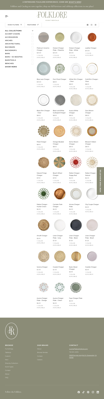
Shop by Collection (11, 363)
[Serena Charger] (43, 256)
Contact (7, 370)
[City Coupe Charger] (92, 193)
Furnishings (9, 349)
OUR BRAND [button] (42, 345)
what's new (75, 2)
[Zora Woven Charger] (92, 100)
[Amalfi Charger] (43, 225)
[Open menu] (9, 16)
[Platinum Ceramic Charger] (43, 37)
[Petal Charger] (43, 131)
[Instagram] (93, 392)
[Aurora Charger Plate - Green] (60, 287)
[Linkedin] (98, 392)
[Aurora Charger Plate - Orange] (43, 287)
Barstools (10, 60)
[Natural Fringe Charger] (43, 162)
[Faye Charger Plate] (76, 287)
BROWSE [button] (9, 345)
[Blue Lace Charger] (43, 68)
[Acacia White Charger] (76, 100)
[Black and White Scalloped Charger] (60, 100)
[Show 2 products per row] (88, 25)
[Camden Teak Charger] (60, 193)
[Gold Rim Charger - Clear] (92, 68)
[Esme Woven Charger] (76, 131)
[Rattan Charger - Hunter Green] (43, 193)
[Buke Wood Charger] (76, 256)
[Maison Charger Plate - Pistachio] (60, 37)
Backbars (10, 47)
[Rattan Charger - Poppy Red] (76, 162)
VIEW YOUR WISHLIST (100, 181)
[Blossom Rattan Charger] (92, 131)
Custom (8, 356)
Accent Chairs (12, 34)
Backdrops (11, 50)
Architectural (12, 44)
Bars (7, 53)
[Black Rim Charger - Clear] (43, 100)
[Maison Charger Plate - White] (76, 37)
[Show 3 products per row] (91, 25)
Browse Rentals (42, 352)
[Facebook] (79, 392)
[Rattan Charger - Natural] (92, 162)
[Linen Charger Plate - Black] (76, 225)
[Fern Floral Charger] (60, 68)
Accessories (11, 37)
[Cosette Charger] (92, 256)
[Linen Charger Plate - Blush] (92, 225)
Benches (9, 63)
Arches (9, 40)
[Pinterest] (88, 392)
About (7, 374)
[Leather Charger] (92, 37)
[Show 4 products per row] (96, 25)
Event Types (9, 367)
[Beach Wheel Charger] (60, 162)
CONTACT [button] (73, 345)
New (6, 360)
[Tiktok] (83, 392)
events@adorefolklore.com (78, 349)
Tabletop (8, 352)
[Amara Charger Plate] (76, 193)
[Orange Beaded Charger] (60, 131)
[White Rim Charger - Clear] (76, 68)
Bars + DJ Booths (14, 57)
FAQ (6, 377)
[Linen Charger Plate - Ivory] (60, 225)
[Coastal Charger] (60, 256)
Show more (11, 67)
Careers (39, 360)
